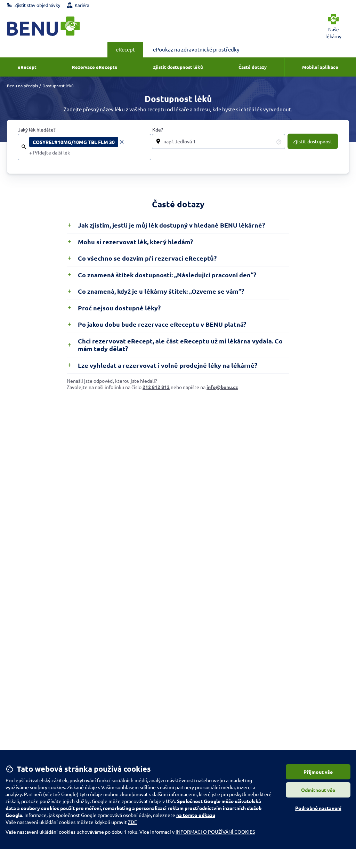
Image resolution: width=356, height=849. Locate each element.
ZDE (132, 822)
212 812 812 (156, 387)
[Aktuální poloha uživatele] (279, 142)
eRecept (125, 49)
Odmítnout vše (318, 790)
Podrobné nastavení (318, 808)
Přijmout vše (318, 772)
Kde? (157, 130)
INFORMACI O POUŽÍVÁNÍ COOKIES (215, 831)
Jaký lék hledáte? (37, 130)
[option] (77, 142)
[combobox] (88, 152)
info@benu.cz (222, 387)
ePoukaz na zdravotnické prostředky (196, 49)
